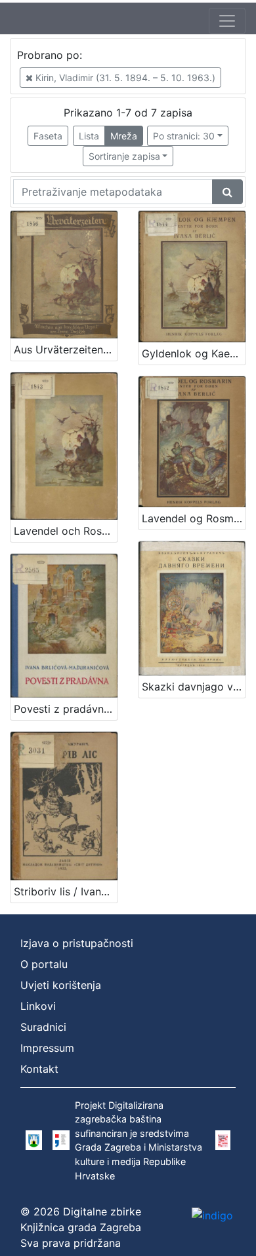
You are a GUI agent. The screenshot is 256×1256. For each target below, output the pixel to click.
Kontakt (39, 1068)
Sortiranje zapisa (124, 156)
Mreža (123, 135)
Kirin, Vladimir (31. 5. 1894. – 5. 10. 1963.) (124, 77)
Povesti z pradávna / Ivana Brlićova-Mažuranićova (65, 708)
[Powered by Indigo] (212, 1215)
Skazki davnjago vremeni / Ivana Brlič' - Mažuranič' (193, 686)
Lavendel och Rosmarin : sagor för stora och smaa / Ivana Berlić (65, 530)
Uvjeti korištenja (60, 985)
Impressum (47, 1047)
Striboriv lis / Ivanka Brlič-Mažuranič (65, 891)
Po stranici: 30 (184, 135)
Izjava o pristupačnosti (76, 943)
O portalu (44, 964)
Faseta (47, 135)
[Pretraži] (227, 191)
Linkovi (38, 1006)
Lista (89, 135)
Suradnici (43, 1026)
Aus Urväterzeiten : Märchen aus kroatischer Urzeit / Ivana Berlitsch (65, 349)
